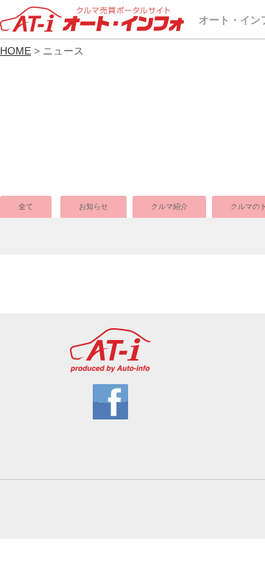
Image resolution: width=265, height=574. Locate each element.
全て (25, 206)
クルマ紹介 (169, 206)
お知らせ (93, 206)
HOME (15, 51)
